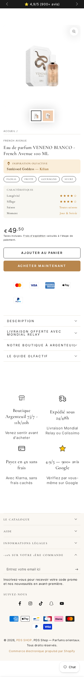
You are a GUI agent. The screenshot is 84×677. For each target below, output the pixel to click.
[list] (42, 442)
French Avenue (15, 140)
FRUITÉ (28, 179)
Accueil (10, 131)
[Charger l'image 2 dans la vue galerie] (48, 116)
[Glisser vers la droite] (76, 4)
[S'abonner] (77, 569)
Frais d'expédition (34, 235)
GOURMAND (49, 179)
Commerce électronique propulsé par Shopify (42, 651)
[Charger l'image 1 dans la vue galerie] (36, 116)
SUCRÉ (69, 179)
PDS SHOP (24, 640)
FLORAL (12, 179)
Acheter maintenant (42, 266)
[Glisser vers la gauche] (7, 4)
